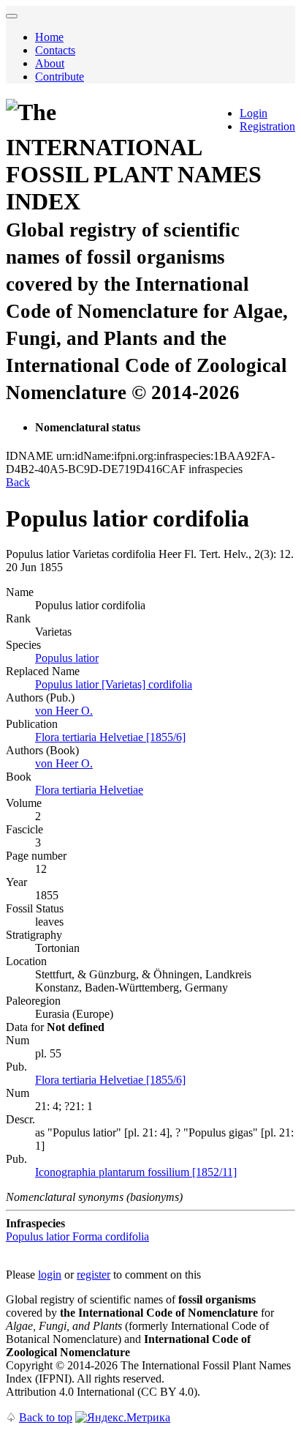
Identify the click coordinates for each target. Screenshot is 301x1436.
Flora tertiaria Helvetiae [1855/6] (110, 737)
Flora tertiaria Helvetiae (89, 790)
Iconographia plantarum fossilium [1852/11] (136, 1172)
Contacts (55, 50)
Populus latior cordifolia (77, 1236)
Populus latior (67, 658)
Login (253, 113)
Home (49, 37)
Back (18, 482)
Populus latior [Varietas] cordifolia (113, 684)
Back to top (45, 1417)
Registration (267, 126)
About (49, 63)
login (49, 1274)
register (93, 1274)
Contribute (59, 76)
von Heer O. (64, 710)
